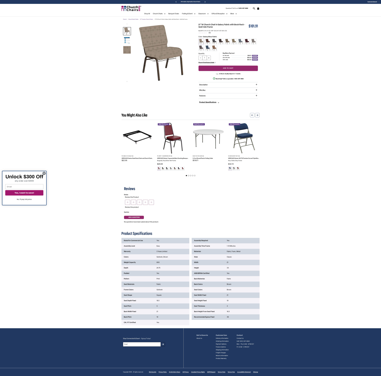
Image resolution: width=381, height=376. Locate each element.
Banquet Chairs (173, 14)
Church (125, 19)
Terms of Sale (221, 372)
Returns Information (222, 355)
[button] (127, 31)
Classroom (202, 14)
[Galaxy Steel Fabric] (214, 41)
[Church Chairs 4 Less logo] (131, 8)
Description (203, 85)
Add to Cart (228, 68)
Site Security (152, 372)
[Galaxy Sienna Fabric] (214, 48)
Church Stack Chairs (133, 19)
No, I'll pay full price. (24, 199)
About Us (199, 338)
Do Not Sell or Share (174, 372)
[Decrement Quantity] (200, 58)
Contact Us (240, 338)
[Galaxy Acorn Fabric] (227, 41)
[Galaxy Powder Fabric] (240, 41)
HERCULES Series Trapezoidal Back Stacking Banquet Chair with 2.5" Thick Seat (173, 158)
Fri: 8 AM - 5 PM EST (243, 347)
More (232, 14)
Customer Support (372, 1)
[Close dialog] (44, 173)
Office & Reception (218, 14)
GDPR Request (211, 372)
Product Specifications (207, 102)
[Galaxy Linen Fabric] (253, 41)
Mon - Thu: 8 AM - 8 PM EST (245, 344)
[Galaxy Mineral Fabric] (234, 41)
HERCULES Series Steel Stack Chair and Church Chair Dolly (137, 158)
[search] (254, 8)
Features (202, 96)
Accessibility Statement (244, 372)
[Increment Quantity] (209, 58)
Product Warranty (221, 358)
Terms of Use (231, 372)
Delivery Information (222, 338)
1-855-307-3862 (243, 8)
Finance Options (221, 347)
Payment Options (221, 344)
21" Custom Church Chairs (146, 19)
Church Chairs (158, 14)
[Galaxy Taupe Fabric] (201, 48)
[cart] (258, 9)
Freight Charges (221, 353)
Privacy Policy (163, 372)
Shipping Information (222, 350)
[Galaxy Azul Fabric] (208, 48)
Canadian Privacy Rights (198, 372)
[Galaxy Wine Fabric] (247, 41)
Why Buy (202, 90)
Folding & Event (187, 14)
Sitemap (255, 372)
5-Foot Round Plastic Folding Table (203, 158)
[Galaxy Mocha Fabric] (221, 41)
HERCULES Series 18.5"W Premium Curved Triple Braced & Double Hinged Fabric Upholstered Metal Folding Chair (244, 158)
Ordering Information (222, 341)
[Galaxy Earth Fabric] (208, 41)
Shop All (147, 14)
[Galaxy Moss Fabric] (201, 41)
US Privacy (186, 372)
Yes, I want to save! (24, 192)
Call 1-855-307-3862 (243, 341)
